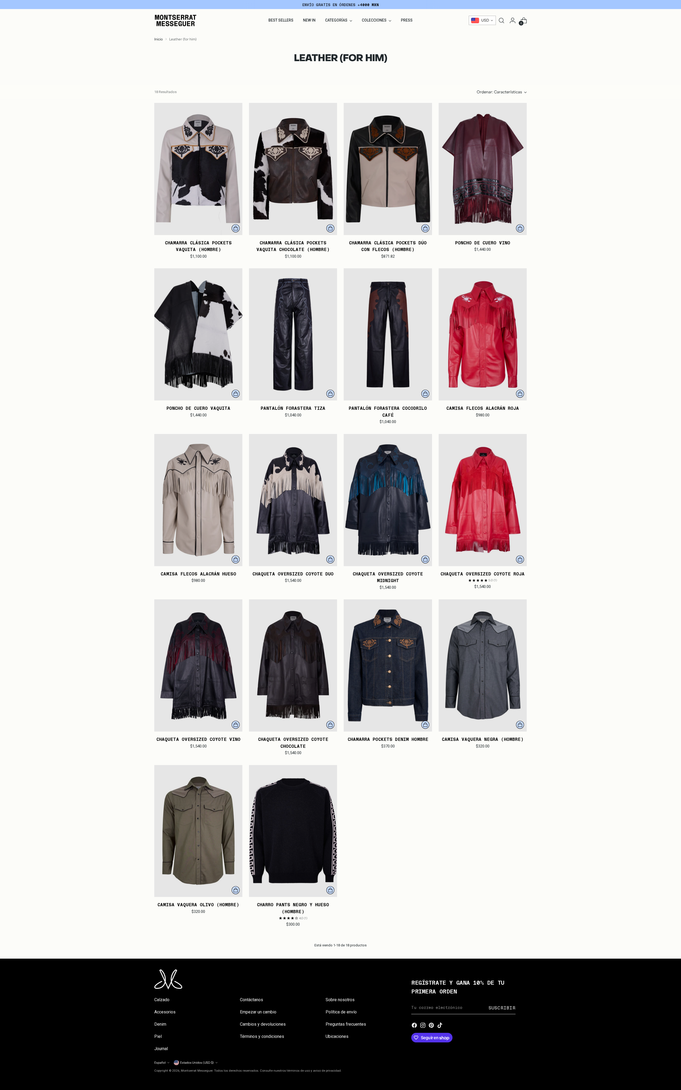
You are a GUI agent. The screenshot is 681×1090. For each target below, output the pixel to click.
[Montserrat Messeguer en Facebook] (414, 1025)
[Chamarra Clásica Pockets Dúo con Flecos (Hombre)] (388, 169)
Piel (158, 1036)
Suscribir (502, 1007)
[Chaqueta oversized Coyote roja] (483, 500)
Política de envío (341, 1011)
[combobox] (482, 20)
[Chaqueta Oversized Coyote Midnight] (388, 500)
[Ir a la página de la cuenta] (512, 20)
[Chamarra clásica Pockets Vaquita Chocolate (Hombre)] (293, 169)
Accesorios (165, 1011)
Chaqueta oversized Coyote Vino (198, 739)
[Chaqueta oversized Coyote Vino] (198, 665)
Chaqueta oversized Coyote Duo (293, 573)
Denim (160, 1024)
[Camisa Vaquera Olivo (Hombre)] (198, 831)
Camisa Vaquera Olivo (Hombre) (198, 904)
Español (160, 1062)
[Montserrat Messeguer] (175, 20)
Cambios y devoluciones (263, 1024)
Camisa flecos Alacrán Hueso (198, 573)
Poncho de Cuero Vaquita (198, 408)
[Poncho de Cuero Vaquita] (198, 334)
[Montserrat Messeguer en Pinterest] (431, 1025)
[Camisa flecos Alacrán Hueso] (198, 500)
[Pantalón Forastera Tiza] (293, 334)
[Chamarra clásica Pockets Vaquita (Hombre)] (198, 169)
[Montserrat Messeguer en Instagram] (423, 1025)
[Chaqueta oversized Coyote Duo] (293, 500)
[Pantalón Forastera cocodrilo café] (388, 334)
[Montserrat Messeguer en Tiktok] (440, 1025)
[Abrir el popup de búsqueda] (501, 20)
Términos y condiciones (262, 1036)
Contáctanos (251, 999)
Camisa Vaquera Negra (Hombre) (483, 739)
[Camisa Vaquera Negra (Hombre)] (483, 665)
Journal (161, 1048)
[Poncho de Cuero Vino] (483, 169)
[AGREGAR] (235, 228)
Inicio (158, 39)
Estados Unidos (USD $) (197, 1062)
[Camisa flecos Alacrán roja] (483, 334)
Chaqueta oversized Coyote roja (483, 573)
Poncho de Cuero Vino (482, 242)
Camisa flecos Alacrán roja (482, 408)
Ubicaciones (337, 1036)
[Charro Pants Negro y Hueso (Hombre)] (293, 831)
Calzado (161, 999)
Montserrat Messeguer (197, 1070)
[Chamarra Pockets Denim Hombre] (388, 665)
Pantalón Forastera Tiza (293, 408)
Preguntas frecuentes (346, 1024)
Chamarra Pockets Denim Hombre (388, 739)
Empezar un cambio (258, 1011)
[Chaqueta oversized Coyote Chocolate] (293, 665)
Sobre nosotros (340, 999)
